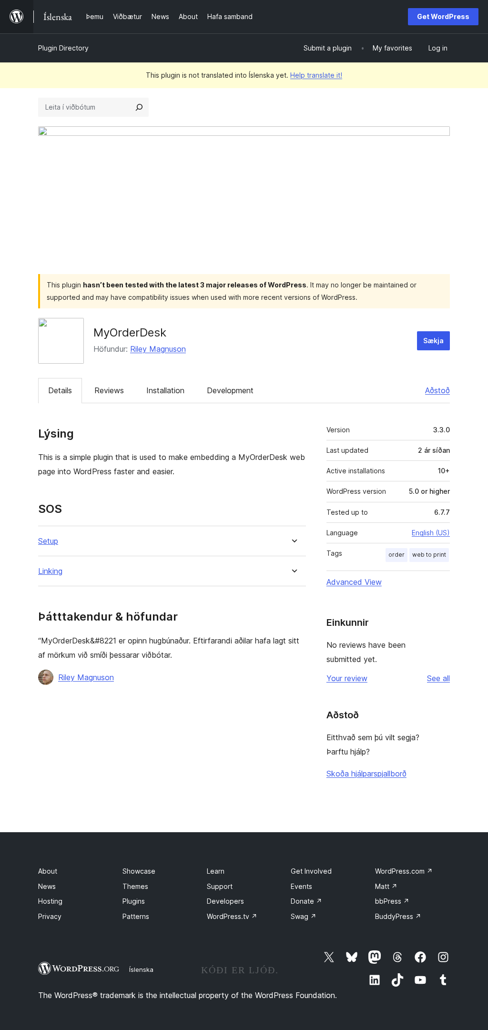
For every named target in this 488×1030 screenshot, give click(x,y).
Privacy (49, 916)
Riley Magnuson (158, 349)
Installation (165, 390)
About (47, 871)
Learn (215, 871)
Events (301, 886)
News (47, 886)
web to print (429, 554)
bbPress (392, 901)
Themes (135, 886)
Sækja (433, 341)
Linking (50, 571)
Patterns (135, 916)
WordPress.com (404, 871)
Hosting (50, 901)
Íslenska (141, 969)
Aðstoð (437, 390)
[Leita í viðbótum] (139, 107)
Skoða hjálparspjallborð (366, 773)
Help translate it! (316, 75)
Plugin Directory (63, 48)
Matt (386, 886)
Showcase (138, 871)
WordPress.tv (232, 916)
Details (60, 390)
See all (438, 678)
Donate (306, 901)
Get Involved (311, 871)
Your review (346, 678)
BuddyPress (398, 916)
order (396, 554)
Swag (303, 916)
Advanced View (354, 582)
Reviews (109, 390)
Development (230, 390)
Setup (48, 541)
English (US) (431, 533)
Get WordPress (443, 16)
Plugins (133, 901)
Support (220, 886)
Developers (225, 901)
